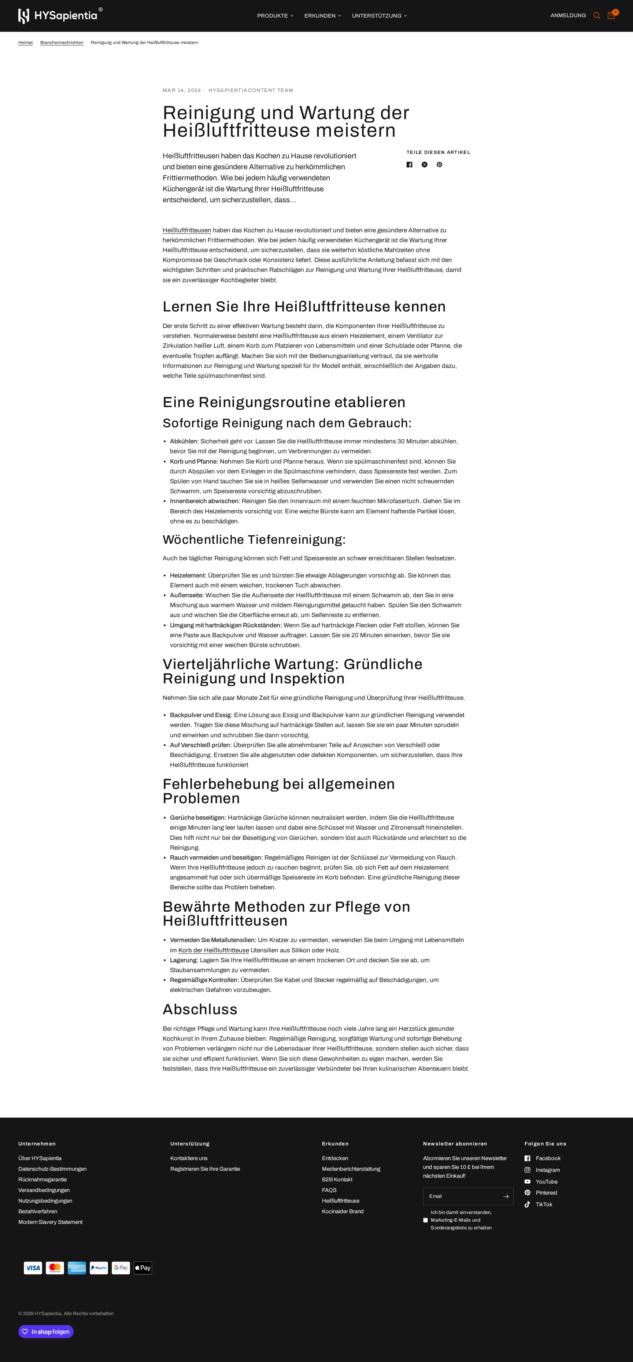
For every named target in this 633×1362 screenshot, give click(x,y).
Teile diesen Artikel (438, 152)
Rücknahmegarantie (42, 1179)
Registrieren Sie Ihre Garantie (205, 1169)
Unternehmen (37, 1144)
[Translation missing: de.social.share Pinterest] (441, 164)
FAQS (329, 1190)
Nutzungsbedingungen (45, 1201)
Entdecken (335, 1158)
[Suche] (597, 16)
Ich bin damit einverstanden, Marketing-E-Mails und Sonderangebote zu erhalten (461, 1220)
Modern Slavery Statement (50, 1222)
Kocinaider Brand (343, 1211)
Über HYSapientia (40, 1158)
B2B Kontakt (337, 1179)
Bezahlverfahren (37, 1211)
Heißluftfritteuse (340, 1201)
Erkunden (320, 16)
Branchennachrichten (62, 42)
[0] (609, 16)
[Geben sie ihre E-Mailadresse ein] (506, 1196)
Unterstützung (376, 16)
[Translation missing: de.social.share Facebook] (411, 164)
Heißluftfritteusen (187, 230)
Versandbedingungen (44, 1190)
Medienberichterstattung (351, 1169)
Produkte (272, 16)
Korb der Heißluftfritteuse (213, 950)
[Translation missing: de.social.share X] (426, 164)
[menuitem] (275, 16)
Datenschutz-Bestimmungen (52, 1169)
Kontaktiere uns (189, 1158)
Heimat (25, 42)
